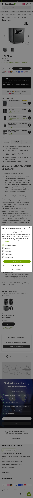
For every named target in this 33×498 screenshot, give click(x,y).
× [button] (29, 227)
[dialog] (16, 249)
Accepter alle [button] (17, 261)
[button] (16, 269)
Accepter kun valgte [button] (17, 265)
